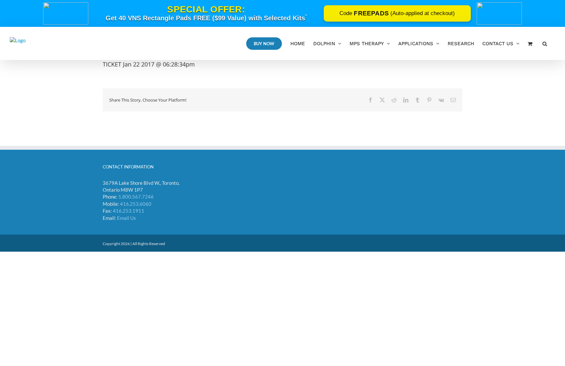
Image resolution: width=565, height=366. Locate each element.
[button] (544, 43)
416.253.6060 (135, 204)
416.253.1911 (128, 211)
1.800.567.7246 (136, 197)
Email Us (126, 218)
